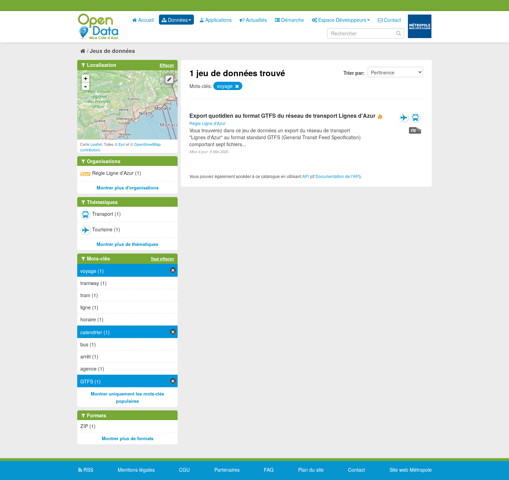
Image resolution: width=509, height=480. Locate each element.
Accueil (145, 19)
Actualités (255, 19)
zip (413, 130)
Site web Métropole (411, 469)
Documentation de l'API (337, 176)
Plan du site (311, 469)
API (305, 176)
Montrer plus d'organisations (128, 187)
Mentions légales (136, 469)
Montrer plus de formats (127, 438)
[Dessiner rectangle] (169, 79)
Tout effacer (162, 259)
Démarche (292, 19)
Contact (392, 19)
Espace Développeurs (341, 19)
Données (177, 19)
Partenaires (227, 469)
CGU (184, 469)
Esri (121, 144)
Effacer (167, 65)
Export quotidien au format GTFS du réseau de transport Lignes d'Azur (282, 115)
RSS (87, 469)
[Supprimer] (236, 86)
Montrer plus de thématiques (127, 244)
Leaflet (96, 144)
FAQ (269, 469)
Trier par (353, 72)
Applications (218, 19)
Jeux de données (112, 51)
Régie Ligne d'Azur (207, 123)
